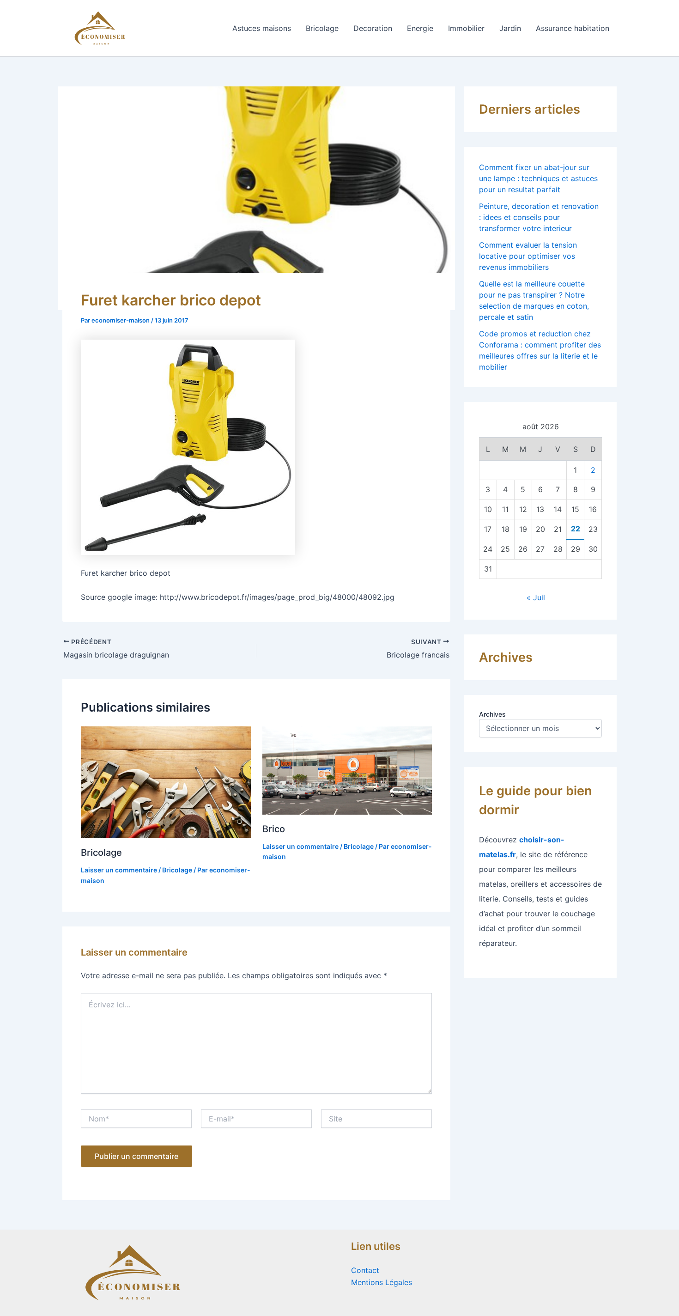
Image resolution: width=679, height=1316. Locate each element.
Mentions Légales (381, 1282)
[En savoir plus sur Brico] (347, 769)
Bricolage (322, 28)
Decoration (372, 28)
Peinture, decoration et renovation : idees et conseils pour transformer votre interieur (539, 217)
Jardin (510, 28)
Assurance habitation (572, 28)
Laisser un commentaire (119, 870)
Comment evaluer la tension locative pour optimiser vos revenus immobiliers (528, 256)
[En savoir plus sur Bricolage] (166, 781)
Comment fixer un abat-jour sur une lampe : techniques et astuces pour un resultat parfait (538, 178)
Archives (492, 714)
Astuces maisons (261, 28)
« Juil (536, 597)
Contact (365, 1270)
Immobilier (466, 28)
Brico (273, 829)
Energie (420, 28)
